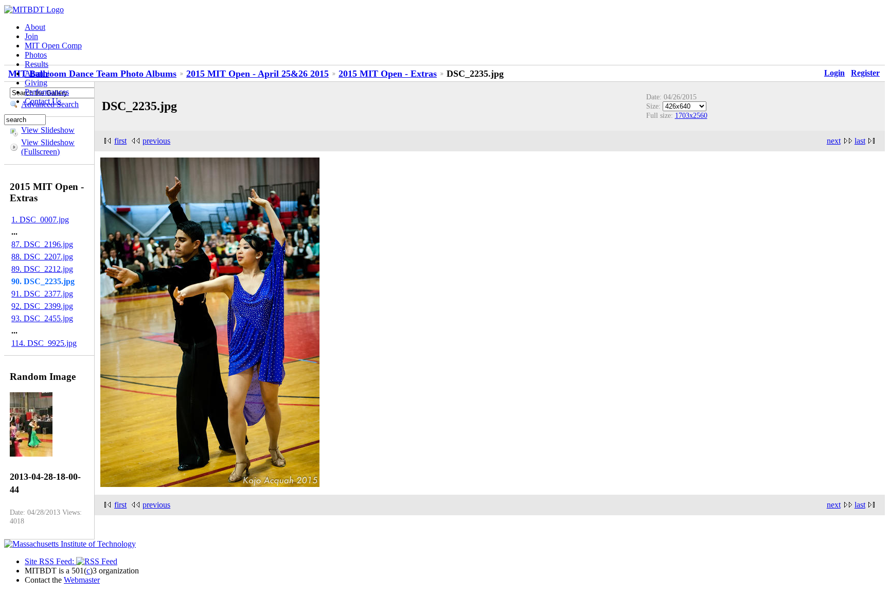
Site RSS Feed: (50, 561)
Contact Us (43, 101)
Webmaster (82, 579)
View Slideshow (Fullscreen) (48, 147)
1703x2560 (691, 115)
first (120, 140)
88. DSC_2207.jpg (42, 256)
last (860, 140)
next (834, 140)
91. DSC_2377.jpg (42, 293)
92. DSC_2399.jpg (42, 306)
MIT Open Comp (53, 45)
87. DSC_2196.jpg (42, 244)
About (35, 27)
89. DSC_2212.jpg (42, 269)
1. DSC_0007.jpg (40, 219)
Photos (36, 54)
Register (865, 72)
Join (31, 36)
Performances (47, 92)
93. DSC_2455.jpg (42, 318)
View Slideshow (48, 130)
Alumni (37, 73)
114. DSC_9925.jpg (44, 343)
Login (834, 72)
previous (156, 140)
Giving (36, 82)
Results (36, 64)
